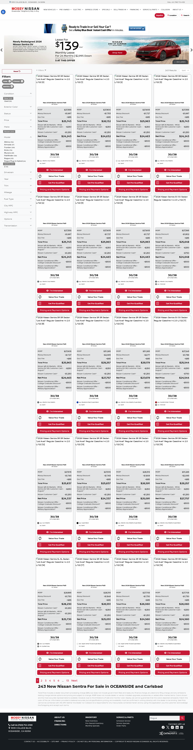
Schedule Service (123, 721)
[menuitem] (17, 98)
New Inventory (91, 721)
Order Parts (121, 726)
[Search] (182, 718)
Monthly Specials (92, 726)
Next (74, 680)
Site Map (55, 741)
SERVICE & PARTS (125, 717)
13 (67, 680)
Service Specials (123, 723)
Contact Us (29, 741)
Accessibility (43, 741)
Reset (16, 71)
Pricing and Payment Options (54, 189)
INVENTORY (91, 717)
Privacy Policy (68, 741)
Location (173, 15)
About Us (59, 717)
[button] (3, 12)
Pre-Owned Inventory (94, 723)
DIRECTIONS (60, 725)
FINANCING (59, 721)
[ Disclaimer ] (180, 62)
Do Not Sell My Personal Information (95, 741)
